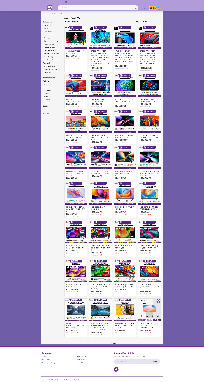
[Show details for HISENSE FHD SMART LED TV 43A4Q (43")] (125, 193)
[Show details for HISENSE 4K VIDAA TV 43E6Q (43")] (100, 193)
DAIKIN (45, 96)
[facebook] (66, 2)
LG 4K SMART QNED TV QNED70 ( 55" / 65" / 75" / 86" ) (149, 287)
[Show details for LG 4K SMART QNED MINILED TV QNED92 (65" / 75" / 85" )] (125, 271)
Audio (46, 28)
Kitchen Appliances (49, 50)
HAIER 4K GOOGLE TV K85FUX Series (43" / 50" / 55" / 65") (99, 137)
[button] (145, 7)
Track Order (147, 2)
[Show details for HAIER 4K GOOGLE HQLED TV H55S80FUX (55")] (76, 85)
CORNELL (46, 93)
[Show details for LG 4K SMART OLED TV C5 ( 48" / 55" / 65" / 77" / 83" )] (149, 232)
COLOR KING (47, 90)
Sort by (136, 22)
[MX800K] (100, 310)
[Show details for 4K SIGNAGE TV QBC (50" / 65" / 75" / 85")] (76, 37)
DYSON (45, 106)
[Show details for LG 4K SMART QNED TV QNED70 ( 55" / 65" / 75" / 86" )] (149, 271)
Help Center (138, 2)
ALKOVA (46, 81)
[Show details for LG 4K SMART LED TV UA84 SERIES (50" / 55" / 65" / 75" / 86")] (100, 232)
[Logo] (49, 7)
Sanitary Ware (47, 72)
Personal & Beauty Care (51, 53)
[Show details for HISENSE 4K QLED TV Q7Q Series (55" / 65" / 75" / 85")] (100, 157)
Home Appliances (49, 47)
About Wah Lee (49, 2)
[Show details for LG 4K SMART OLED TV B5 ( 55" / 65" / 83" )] (125, 232)
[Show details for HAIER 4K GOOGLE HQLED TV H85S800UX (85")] (100, 85)
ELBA (45, 109)
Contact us (59, 2)
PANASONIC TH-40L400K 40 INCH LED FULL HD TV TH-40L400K (124, 325)
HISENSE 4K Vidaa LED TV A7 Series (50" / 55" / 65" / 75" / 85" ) (75, 209)
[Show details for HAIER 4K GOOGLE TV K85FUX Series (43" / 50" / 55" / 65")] (100, 121)
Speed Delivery (48, 57)
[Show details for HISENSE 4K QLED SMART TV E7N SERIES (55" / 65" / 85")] (149, 121)
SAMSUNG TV (49, 44)
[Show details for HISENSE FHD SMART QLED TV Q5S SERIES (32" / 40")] (149, 193)
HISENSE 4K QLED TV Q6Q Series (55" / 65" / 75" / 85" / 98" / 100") (75, 173)
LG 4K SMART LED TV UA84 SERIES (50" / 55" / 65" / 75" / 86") (100, 248)
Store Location (128, 2)
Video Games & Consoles (51, 60)
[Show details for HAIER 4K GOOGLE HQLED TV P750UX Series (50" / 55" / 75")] (125, 85)
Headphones (48, 32)
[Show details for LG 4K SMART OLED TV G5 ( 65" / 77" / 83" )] (76, 271)
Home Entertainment (50, 35)
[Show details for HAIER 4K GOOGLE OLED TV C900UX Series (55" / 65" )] (149, 85)
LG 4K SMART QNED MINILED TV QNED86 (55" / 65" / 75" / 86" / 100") (100, 287)
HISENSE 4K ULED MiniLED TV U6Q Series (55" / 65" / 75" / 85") (125, 173)
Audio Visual (47, 25)
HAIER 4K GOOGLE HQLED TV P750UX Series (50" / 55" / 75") (125, 101)
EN (157, 2)
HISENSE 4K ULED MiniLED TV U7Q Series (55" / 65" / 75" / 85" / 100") (149, 173)
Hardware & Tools (49, 66)
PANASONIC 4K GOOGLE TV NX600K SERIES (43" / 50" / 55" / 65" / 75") (75, 325)
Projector (47, 38)
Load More (113, 343)
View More (46, 113)
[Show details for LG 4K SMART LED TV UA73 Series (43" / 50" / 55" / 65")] (76, 232)
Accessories (47, 63)
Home (45, 14)
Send (155, 362)
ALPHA (45, 84)
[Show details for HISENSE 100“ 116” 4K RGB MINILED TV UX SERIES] (125, 121)
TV (45, 41)
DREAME (46, 103)
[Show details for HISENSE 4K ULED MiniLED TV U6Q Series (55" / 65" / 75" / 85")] (125, 157)
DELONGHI (46, 100)
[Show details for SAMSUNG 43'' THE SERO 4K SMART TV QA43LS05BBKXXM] (149, 310)
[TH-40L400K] (125, 310)
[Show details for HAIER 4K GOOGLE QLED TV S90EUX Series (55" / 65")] (76, 121)
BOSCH (45, 87)
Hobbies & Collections (50, 69)
